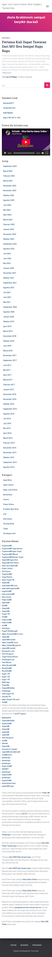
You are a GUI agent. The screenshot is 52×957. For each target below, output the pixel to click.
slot (4, 514)
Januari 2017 (8, 390)
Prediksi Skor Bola (11, 509)
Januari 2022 (8, 268)
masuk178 (6, 697)
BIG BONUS (24, 945)
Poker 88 (45, 793)
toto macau (6, 597)
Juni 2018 (7, 346)
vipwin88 (5, 637)
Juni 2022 (7, 259)
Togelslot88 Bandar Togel (12, 557)
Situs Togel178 (8, 580)
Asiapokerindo (9, 108)
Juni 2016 (7, 423)
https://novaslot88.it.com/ (12, 634)
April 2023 (7, 215)
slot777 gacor (20, 714)
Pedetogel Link (8, 660)
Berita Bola (7, 495)
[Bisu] (43, 153)
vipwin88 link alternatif (11, 752)
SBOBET (5, 769)
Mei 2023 (7, 210)
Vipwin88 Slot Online (10, 563)
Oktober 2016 (8, 404)
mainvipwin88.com (10, 586)
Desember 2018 (9, 336)
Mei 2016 (7, 428)
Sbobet (5, 743)
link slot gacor (8, 654)
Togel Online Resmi (10, 657)
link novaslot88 (8, 594)
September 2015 (10, 462)
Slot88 (4, 606)
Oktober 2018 (8, 341)
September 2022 (10, 244)
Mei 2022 (7, 263)
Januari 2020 (8, 317)
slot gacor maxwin (9, 749)
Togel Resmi (7, 577)
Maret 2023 (7, 220)
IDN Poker (6, 682)
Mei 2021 (7, 302)
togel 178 (6, 674)
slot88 (4, 625)
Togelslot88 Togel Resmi (12, 549)
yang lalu (25, 77)
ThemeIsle (34, 951)
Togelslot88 (7, 546)
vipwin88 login (8, 786)
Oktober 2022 (8, 239)
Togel (5, 529)
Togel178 (6, 614)
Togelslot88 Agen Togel (11, 551)
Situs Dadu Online (30, 879)
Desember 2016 (9, 394)
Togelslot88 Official (10, 554)
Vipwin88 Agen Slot (10, 560)
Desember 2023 (9, 186)
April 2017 (7, 375)
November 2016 (9, 399)
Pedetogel (6, 691)
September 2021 (10, 283)
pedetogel (6, 758)
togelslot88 (6, 591)
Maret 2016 (7, 438)
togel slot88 (7, 766)
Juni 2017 (7, 365)
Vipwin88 (5, 583)
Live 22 (24, 814)
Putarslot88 (6, 600)
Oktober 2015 (8, 457)
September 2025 (10, 166)
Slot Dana (6, 628)
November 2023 (9, 190)
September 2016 (10, 409)
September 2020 (10, 307)
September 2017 (10, 360)
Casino (6, 499)
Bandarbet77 (8, 103)
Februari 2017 (9, 385)
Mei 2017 (7, 370)
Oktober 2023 (8, 195)
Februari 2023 (9, 224)
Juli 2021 (7, 292)
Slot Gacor (6, 571)
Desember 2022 (9, 234)
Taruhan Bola (8, 524)
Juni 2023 (7, 205)
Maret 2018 (7, 351)
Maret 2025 (7, 171)
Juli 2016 (7, 419)
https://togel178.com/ (11, 699)
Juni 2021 (7, 297)
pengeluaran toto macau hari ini (28, 907)
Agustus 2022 (8, 249)
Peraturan (36, 945)
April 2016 (7, 433)
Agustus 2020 (8, 312)
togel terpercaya (9, 783)
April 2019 (7, 326)
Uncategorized (9, 533)
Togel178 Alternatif (10, 631)
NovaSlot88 (6, 668)
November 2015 (9, 453)
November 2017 (9, 355)
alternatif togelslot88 (10, 588)
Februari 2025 (9, 176)
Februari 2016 (9, 443)
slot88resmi (7, 755)
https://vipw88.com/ (10, 643)
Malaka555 (6, 718)
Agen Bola (6, 38)
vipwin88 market (8, 640)
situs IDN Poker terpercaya (20, 857)
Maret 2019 (7, 331)
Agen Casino (8, 485)
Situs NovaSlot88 (9, 665)
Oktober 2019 (8, 322)
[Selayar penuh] (47, 153)
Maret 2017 (7, 380)
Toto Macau (6, 662)
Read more (7, 73)
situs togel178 (8, 694)
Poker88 (5, 685)
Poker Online (8, 504)
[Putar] (5, 153)
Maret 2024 (7, 181)
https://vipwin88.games (11, 645)
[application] (26, 142)
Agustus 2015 (8, 467)
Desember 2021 (9, 273)
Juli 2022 (7, 254)
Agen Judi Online (10, 490)
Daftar (13, 945)
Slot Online (7, 519)
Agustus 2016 (8, 414)
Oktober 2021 (8, 278)
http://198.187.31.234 (11, 118)
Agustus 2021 (8, 288)
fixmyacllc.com (8, 651)
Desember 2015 (9, 448)
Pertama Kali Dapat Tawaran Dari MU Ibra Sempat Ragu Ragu (24, 46)
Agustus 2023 (8, 200)
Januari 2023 (8, 229)
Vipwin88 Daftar (8, 688)
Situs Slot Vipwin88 (10, 566)
